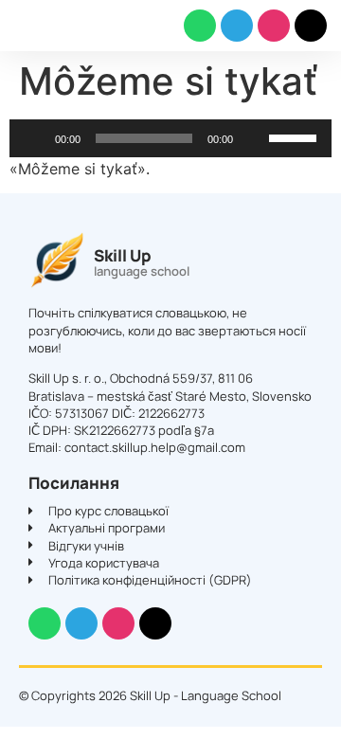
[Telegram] (237, 25)
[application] (170, 138)
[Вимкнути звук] (253, 138)
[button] (24, 26)
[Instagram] (274, 25)
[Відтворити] (34, 138)
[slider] (295, 136)
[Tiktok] (311, 25)
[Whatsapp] (200, 25)
